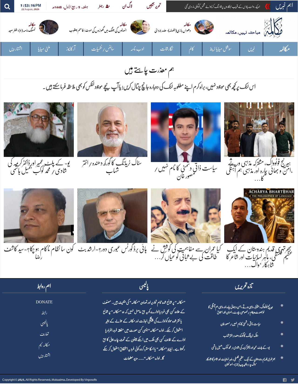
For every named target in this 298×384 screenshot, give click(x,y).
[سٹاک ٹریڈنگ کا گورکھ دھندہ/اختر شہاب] (112, 128)
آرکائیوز (70, 49)
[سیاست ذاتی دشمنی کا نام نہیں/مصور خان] (186, 131)
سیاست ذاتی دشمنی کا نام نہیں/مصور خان (240, 323)
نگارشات (166, 49)
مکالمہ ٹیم (44, 345)
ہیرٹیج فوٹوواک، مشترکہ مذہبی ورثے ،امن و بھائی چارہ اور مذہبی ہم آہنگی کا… (259, 170)
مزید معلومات (131, 358)
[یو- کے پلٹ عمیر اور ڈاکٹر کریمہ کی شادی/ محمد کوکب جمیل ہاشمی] (39, 128)
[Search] (7, 6)
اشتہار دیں (15, 49)
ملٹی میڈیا (44, 49)
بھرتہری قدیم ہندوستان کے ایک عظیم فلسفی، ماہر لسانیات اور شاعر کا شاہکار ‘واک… (259, 256)
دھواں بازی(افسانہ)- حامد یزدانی (173, 30)
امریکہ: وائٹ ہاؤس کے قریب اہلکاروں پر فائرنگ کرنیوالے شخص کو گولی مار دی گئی (222, 6)
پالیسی (44, 323)
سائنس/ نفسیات (102, 49)
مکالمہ (284, 49)
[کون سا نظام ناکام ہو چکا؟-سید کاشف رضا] (39, 215)
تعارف (44, 334)
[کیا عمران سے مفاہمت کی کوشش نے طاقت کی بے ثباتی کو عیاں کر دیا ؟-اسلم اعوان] (186, 215)
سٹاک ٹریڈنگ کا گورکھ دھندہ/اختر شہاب (240, 335)
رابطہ (44, 313)
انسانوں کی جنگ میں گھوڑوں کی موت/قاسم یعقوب (98, 30)
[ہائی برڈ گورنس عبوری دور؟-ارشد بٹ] (112, 215)
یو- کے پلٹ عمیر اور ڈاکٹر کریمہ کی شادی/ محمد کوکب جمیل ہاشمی (240, 347)
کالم (191, 49)
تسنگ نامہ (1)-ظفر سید (21, 30)
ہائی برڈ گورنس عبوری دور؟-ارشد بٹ (112, 249)
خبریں (251, 49)
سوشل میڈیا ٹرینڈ (221, 49)
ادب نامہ (137, 49)
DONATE (44, 302)
